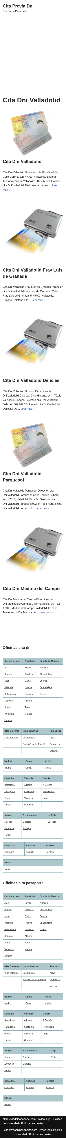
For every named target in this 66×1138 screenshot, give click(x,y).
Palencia (8, 687)
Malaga (28, 714)
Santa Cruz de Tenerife (34, 744)
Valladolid (9, 714)
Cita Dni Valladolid (22, 161)
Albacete (44, 667)
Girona (7, 798)
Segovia (8, 700)
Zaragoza (9, 828)
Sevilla (28, 667)
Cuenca (43, 681)
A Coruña (47, 785)
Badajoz (27, 828)
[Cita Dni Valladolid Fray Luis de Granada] (33, 233)
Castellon (29, 791)
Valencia (28, 798)
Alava (52, 737)
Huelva (28, 687)
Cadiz (28, 681)
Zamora (8, 720)
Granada (29, 694)
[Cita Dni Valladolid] (33, 132)
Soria (7, 707)
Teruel (7, 835)
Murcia (7, 869)
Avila (6, 667)
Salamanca (10, 694)
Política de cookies (32, 1123)
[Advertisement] (33, 50)
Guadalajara (46, 687)
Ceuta (28, 768)
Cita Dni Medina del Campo (31, 588)
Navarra (50, 852)
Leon (7, 681)
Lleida (7, 804)
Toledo (43, 694)
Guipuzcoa (55, 744)
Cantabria (9, 852)
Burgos (8, 674)
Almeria (28, 700)
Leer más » (38, 299)
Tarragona (9, 791)
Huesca (8, 822)
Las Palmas (29, 737)
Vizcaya (54, 751)
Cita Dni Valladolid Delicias (31, 380)
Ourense (28, 804)
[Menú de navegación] (59, 8)
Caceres (27, 822)
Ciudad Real (46, 674)
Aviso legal (44, 1118)
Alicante (28, 785)
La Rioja (52, 822)
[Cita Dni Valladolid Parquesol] (33, 444)
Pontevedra (48, 791)
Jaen (27, 707)
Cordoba (29, 674)
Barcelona (9, 785)
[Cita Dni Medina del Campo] (33, 551)
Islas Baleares (11, 737)
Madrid (7, 768)
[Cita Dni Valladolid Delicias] (33, 343)
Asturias (30, 852)
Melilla (48, 768)
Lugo (45, 798)
